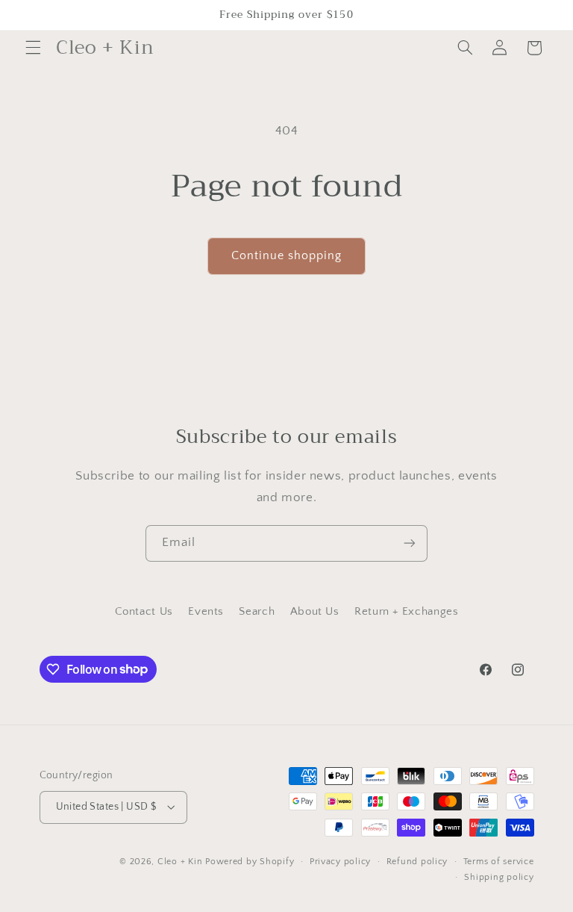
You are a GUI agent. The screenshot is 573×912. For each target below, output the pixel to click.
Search (257, 612)
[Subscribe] (409, 543)
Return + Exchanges (406, 612)
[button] (33, 48)
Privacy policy (340, 861)
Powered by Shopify (249, 861)
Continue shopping (286, 255)
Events (206, 612)
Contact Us (144, 612)
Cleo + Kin (179, 861)
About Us (314, 612)
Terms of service (498, 861)
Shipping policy (498, 877)
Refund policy (417, 861)
